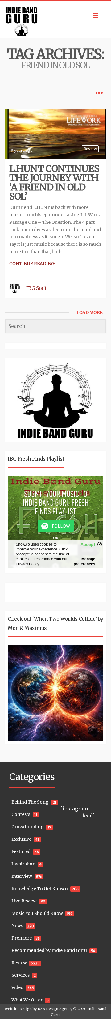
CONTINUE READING (32, 263)
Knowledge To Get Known (39, 888)
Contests (20, 814)
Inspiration (23, 864)
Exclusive (21, 839)
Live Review (24, 901)
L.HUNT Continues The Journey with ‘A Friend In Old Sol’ (54, 182)
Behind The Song (30, 802)
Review (90, 148)
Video (17, 987)
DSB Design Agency (55, 1009)
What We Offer (27, 1000)
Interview (21, 876)
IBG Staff (36, 288)
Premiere (21, 938)
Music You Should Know (37, 913)
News (17, 925)
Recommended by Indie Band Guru (49, 950)
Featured (21, 851)
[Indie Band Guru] (55, 19)
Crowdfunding (27, 827)
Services (20, 975)
